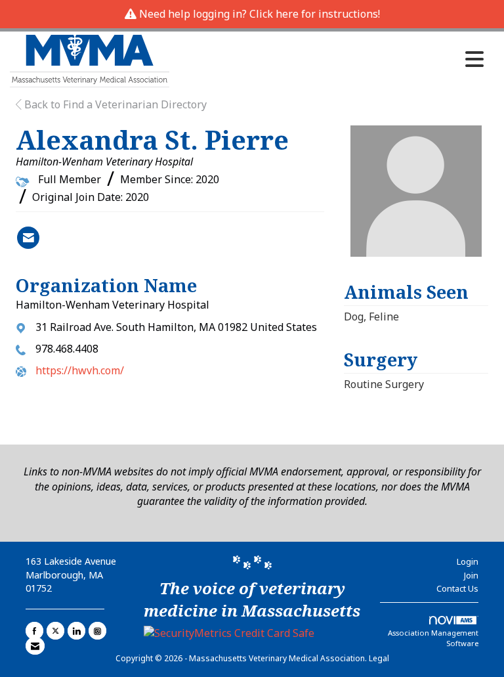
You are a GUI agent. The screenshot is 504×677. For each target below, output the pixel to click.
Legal (379, 658)
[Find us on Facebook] (34, 631)
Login (467, 561)
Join (471, 575)
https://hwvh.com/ (79, 370)
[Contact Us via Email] (35, 646)
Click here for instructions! (314, 14)
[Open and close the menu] (330, 59)
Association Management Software (433, 638)
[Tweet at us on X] (55, 631)
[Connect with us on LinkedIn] (76, 631)
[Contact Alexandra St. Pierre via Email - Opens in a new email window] (28, 237)
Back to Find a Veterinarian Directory (114, 104)
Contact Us (457, 588)
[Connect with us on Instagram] (97, 631)
